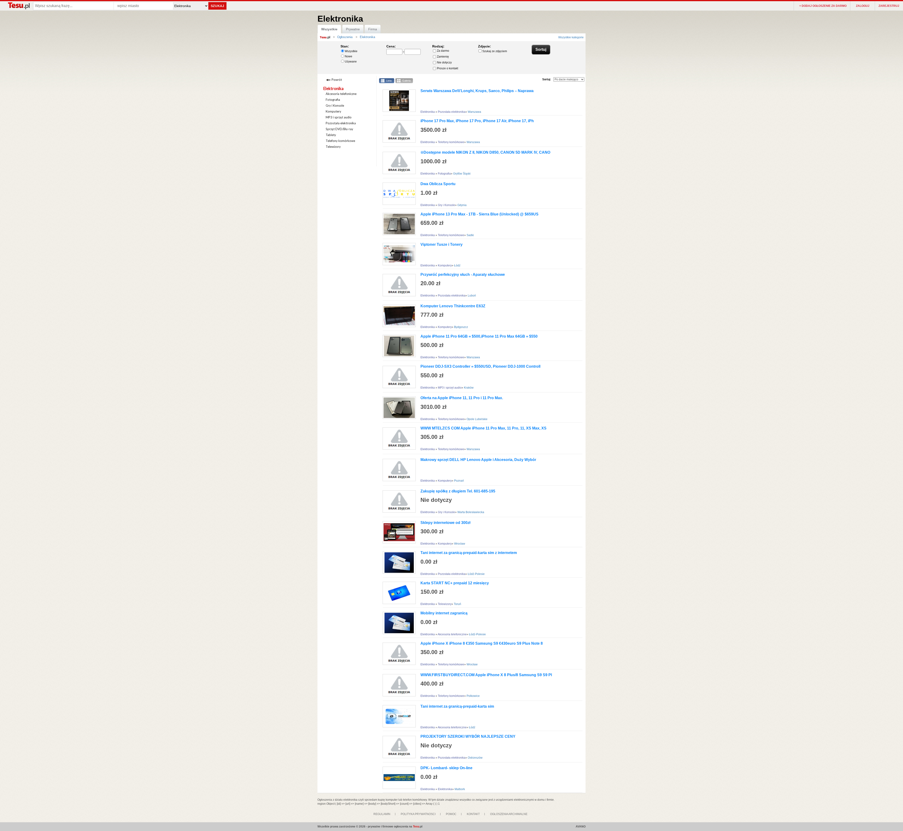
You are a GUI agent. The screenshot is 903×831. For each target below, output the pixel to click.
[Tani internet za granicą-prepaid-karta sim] (397, 716)
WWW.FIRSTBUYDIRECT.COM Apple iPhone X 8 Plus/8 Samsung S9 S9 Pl (486, 675)
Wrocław (459, 543)
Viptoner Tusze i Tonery (441, 244)
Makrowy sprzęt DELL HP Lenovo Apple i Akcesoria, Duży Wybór (478, 460)
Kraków (469, 387)
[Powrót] (343, 79)
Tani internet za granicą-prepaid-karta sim (457, 706)
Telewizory (333, 146)
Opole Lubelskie (477, 419)
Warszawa (474, 111)
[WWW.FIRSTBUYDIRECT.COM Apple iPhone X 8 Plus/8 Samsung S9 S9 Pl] (397, 685)
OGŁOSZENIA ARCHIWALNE (508, 814)
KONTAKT (473, 814)
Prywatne (353, 29)
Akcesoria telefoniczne (341, 94)
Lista (389, 80)
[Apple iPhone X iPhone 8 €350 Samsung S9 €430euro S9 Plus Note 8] (397, 654)
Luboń (472, 295)
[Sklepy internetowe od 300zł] (397, 532)
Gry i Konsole (335, 105)
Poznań (459, 480)
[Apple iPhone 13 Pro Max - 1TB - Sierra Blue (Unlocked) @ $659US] (397, 224)
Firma (372, 29)
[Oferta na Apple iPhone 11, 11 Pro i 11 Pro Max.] (397, 408)
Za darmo (443, 50)
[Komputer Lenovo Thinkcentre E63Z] (397, 316)
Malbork (460, 789)
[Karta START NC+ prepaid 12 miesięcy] (397, 593)
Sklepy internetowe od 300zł (445, 523)
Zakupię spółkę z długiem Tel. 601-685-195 (457, 491)
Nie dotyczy (444, 62)
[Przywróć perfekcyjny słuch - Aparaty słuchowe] (397, 285)
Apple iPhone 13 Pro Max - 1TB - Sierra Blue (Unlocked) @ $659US (479, 214)
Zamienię (443, 56)
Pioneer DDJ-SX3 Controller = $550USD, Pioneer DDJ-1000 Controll (480, 366)
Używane (351, 61)
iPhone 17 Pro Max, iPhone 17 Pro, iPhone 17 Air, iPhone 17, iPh (477, 121)
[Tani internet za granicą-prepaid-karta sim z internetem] (397, 562)
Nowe (348, 56)
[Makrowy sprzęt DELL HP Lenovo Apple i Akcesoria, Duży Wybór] (397, 470)
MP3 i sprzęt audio (339, 117)
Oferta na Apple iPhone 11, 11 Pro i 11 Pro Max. (461, 398)
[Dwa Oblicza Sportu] (397, 194)
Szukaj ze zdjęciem (494, 51)
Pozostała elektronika (341, 123)
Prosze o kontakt (447, 68)
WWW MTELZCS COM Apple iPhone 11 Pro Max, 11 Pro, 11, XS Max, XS (483, 428)
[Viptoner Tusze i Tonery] (397, 254)
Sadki (470, 235)
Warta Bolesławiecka (470, 512)
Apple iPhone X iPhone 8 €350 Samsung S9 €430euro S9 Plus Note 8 (481, 643)
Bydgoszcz (461, 327)
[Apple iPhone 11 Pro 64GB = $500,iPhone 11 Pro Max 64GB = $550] (397, 346)
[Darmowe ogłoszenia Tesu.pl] (18, 5)
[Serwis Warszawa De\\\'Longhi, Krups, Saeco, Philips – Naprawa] (397, 101)
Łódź (457, 265)
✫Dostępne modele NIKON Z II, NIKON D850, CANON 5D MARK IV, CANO (485, 152)
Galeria (406, 80)
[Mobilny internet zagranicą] (397, 623)
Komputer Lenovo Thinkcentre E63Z (452, 306)
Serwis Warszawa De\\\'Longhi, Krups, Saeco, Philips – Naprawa (477, 91)
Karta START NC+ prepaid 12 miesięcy (454, 583)
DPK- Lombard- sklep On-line (446, 768)
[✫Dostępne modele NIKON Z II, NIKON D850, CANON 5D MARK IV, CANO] (397, 163)
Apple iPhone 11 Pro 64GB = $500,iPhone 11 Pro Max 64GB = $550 (479, 336)
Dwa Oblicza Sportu (437, 184)
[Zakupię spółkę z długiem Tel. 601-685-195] (397, 501)
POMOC (451, 814)
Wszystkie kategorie (571, 37)
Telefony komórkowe (340, 141)
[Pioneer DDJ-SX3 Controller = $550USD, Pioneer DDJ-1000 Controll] (397, 377)
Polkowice (473, 696)
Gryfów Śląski (462, 173)
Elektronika (333, 88)
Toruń (457, 604)
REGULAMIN (381, 814)
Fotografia (333, 99)
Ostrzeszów (475, 757)
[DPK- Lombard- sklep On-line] (397, 778)
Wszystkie (329, 29)
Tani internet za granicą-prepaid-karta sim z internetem (468, 553)
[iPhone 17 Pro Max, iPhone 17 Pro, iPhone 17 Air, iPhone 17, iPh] (397, 131)
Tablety (331, 135)
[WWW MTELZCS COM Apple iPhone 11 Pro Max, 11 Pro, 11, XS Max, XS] (397, 438)
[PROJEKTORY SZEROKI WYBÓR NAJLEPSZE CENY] (397, 747)
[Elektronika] (358, 37)
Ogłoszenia (344, 37)
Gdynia (462, 205)
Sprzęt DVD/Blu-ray (339, 129)
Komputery (333, 111)
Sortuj (546, 79)
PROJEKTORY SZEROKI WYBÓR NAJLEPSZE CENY (467, 736)
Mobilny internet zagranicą (443, 613)
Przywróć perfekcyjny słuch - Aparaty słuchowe (462, 275)
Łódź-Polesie (476, 574)
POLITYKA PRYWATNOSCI (418, 814)
